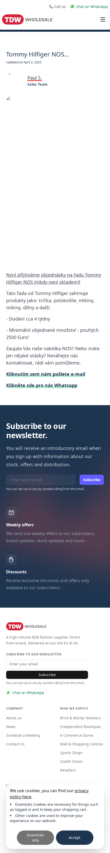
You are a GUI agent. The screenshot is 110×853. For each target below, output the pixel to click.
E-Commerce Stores (77, 735)
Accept (74, 837)
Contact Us (15, 744)
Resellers (68, 770)
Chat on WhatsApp (28, 692)
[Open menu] (103, 19)
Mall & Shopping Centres (81, 744)
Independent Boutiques (80, 726)
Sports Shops (71, 752)
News (11, 726)
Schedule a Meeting (23, 735)
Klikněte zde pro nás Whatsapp (41, 385)
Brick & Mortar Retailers (80, 717)
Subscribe (91, 479)
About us (13, 717)
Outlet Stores (71, 761)
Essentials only (35, 838)
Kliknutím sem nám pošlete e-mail (45, 374)
